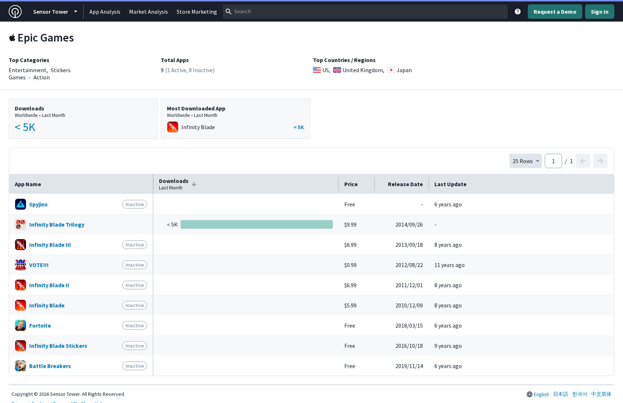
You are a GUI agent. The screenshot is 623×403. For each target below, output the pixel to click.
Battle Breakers (50, 365)
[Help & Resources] (518, 11)
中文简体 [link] (601, 394)
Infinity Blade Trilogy (56, 224)
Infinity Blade (47, 305)
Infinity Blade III (50, 244)
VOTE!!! (39, 264)
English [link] (541, 394)
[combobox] (365, 11)
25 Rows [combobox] (523, 161)
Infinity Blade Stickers (58, 345)
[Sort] (194, 184)
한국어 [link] (579, 394)
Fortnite (40, 325)
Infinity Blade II (49, 285)
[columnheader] (81, 184)
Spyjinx (38, 204)
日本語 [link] (560, 394)
